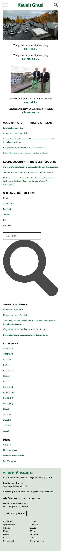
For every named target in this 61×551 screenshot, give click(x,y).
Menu (5, 5)
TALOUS (7, 431)
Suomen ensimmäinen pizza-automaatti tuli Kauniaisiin (28, 172)
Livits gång (8, 403)
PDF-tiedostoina (20, 503)
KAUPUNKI (8, 387)
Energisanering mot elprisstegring (30, 45)
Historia (6, 376)
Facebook (7, 209)
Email (5, 198)
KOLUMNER (9, 392)
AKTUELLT (8, 348)
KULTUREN (8, 398)
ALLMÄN (7, 359)
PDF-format (24, 506)
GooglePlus (8, 203)
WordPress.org (9, 461)
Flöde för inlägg (10, 450)
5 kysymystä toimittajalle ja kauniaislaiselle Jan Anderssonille (30, 166)
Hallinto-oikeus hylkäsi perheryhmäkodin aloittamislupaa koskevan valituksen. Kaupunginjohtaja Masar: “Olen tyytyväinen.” (29, 181)
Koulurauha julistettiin (13, 127)
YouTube (7, 225)
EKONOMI (8, 370)
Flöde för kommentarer (13, 455)
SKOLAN (7, 414)
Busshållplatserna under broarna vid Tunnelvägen (25, 153)
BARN (5, 365)
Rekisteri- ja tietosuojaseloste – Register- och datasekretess (29, 491)
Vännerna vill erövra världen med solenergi (31, 98)
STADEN (7, 420)
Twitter (6, 214)
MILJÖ (6, 409)
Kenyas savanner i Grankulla (15, 133)
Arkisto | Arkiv (15, 513)
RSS (5, 220)
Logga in (7, 444)
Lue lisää (29, 48)
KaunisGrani (30, 5)
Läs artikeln (29, 59)
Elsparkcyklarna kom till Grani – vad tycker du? (24, 147)
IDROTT (7, 381)
